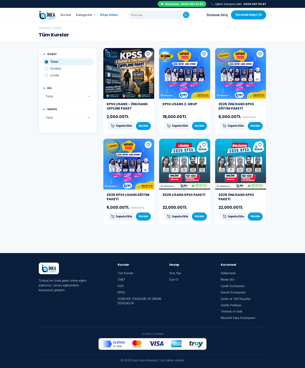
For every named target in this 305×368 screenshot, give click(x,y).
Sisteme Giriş (217, 15)
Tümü (54, 61)
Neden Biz (227, 279)
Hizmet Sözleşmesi (233, 292)
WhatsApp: (182, 4)
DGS (121, 286)
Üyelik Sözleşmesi (233, 286)
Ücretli (54, 75)
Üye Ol (173, 279)
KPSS (121, 292)
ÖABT (121, 279)
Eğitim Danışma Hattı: (238, 4)
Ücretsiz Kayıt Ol (248, 15)
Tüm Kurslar (125, 273)
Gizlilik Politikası (231, 305)
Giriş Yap (175, 273)
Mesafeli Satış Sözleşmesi (238, 318)
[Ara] (186, 15)
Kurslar (66, 15)
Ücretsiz (55, 68)
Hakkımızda (228, 273)
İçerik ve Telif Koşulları (236, 298)
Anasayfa (44, 27)
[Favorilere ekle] (148, 54)
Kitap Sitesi (109, 15)
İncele (143, 126)
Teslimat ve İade (231, 311)
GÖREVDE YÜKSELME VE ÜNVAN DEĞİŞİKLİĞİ (139, 301)
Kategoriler (84, 15)
